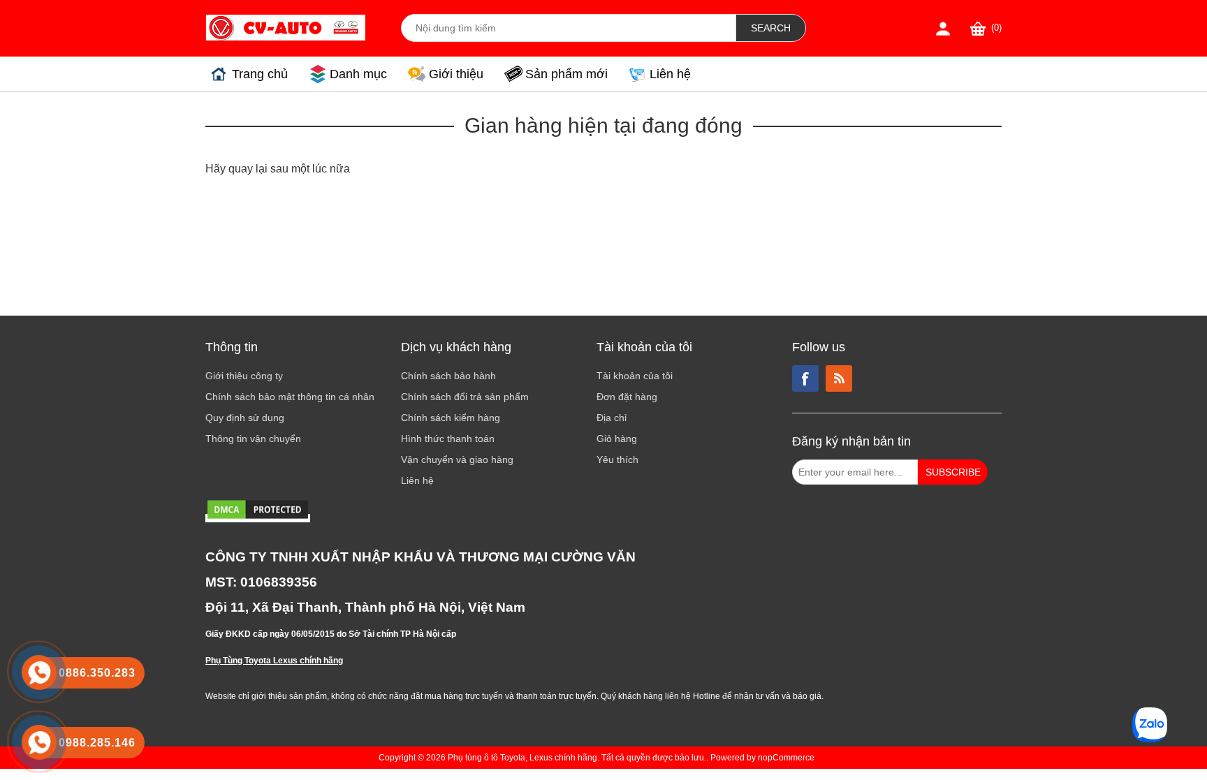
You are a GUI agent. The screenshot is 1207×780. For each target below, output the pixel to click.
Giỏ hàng (617, 438)
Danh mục (358, 74)
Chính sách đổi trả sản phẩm (465, 396)
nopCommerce (786, 758)
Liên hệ (670, 74)
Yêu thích (617, 459)
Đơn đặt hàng (627, 396)
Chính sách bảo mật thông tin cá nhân (289, 396)
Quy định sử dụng (244, 417)
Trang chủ (260, 74)
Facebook (805, 378)
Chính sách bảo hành (448, 375)
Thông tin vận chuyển (253, 438)
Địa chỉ (612, 417)
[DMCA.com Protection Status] (257, 518)
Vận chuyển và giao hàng (457, 459)
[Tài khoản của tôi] (942, 28)
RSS (839, 378)
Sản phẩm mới (566, 74)
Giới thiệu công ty (244, 375)
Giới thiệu (456, 74)
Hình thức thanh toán (448, 438)
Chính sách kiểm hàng (450, 417)
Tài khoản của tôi (635, 375)
